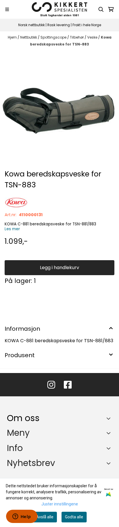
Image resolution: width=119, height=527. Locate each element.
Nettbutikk (29, 37)
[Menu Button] (7, 9)
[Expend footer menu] (109, 433)
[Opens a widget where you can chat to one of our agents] (22, 517)
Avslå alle (44, 517)
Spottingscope (53, 37)
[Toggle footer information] (110, 418)
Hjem (13, 37)
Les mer (12, 229)
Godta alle (74, 517)
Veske (92, 37)
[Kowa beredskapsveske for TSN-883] (59, 109)
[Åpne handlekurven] (111, 9)
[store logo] (59, 9)
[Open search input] (101, 9)
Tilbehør (77, 37)
